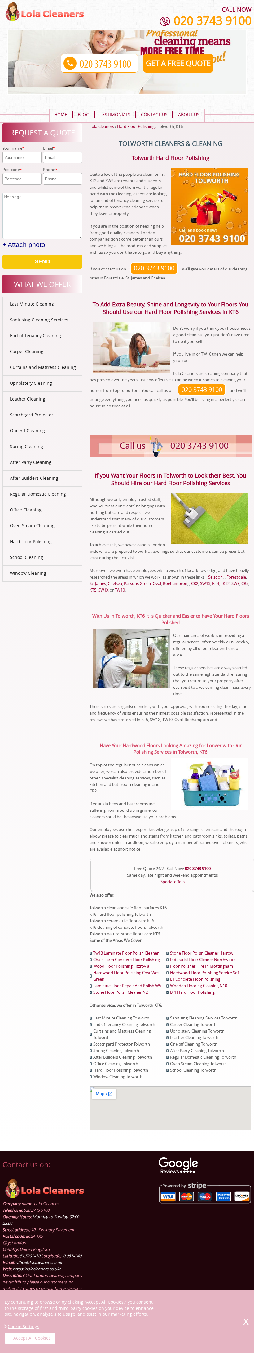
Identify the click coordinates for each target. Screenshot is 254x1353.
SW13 (205, 583)
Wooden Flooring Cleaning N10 (198, 985)
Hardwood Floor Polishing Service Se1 (204, 972)
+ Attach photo (23, 244)
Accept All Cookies (32, 1338)
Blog (83, 114)
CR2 (194, 583)
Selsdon (215, 577)
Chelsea (115, 583)
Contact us (154, 114)
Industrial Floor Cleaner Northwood (203, 959)
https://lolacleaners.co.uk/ (37, 1269)
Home (60, 114)
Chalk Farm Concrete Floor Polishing (126, 959)
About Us (188, 114)
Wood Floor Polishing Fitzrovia (121, 966)
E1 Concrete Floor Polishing (195, 979)
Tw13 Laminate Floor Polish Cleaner (126, 953)
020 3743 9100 (213, 20)
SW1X (103, 590)
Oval (157, 583)
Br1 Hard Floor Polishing (192, 992)
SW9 (235, 583)
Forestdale (236, 577)
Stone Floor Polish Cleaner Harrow (201, 953)
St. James (98, 583)
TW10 (120, 590)
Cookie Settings (23, 1326)
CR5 (244, 583)
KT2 (226, 583)
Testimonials (115, 114)
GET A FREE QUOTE (178, 63)
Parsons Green (137, 583)
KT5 (93, 590)
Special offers (172, 881)
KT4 (215, 583)
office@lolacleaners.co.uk (38, 1262)
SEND (42, 261)
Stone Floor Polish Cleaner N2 (120, 992)
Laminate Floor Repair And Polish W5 (127, 985)
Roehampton (175, 583)
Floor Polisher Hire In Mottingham (201, 966)
